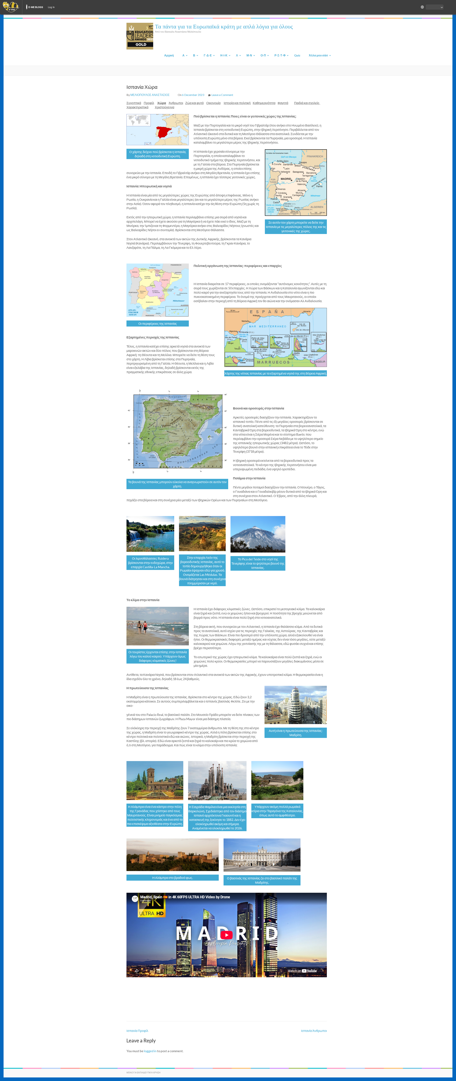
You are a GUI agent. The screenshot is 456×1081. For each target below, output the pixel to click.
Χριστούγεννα (164, 107)
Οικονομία (213, 103)
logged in (150, 1051)
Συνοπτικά (133, 103)
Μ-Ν (249, 55)
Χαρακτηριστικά (137, 107)
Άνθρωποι (176, 103)
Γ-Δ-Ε (208, 55)
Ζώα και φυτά (194, 103)
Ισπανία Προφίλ (137, 1031)
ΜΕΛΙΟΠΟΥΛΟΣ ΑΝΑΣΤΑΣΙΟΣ (150, 94)
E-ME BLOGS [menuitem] (35, 7)
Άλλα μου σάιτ (318, 55)
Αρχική (169, 55)
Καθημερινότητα (264, 103)
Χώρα (161, 103)
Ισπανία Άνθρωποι (314, 1031)
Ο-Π (263, 55)
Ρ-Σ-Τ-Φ (280, 55)
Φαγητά (283, 103)
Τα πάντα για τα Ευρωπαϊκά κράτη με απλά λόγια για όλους (224, 26)
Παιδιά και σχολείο (307, 103)
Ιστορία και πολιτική (237, 103)
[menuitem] (11, 7)
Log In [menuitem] (51, 7)
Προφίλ (149, 103)
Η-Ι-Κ (223, 55)
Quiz (297, 55)
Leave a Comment (222, 94)
